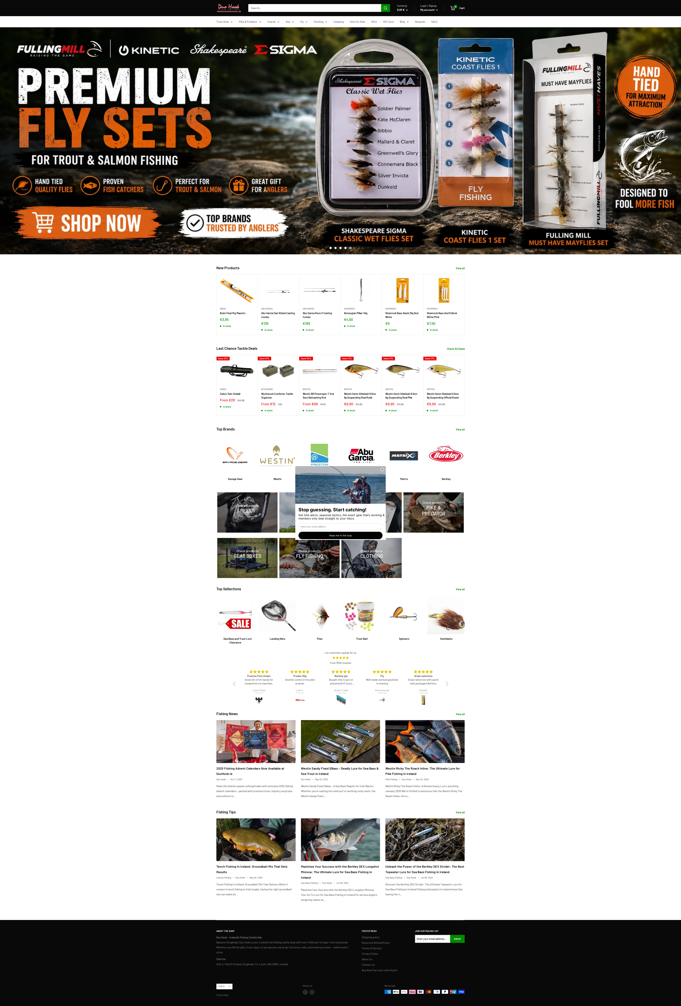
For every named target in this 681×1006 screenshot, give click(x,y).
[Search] (385, 8)
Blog (402, 21)
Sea (288, 21)
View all (460, 268)
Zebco (223, 389)
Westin (306, 389)
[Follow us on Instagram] (311, 992)
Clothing (318, 21)
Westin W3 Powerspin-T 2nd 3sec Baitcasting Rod (318, 395)
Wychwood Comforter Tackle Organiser (277, 395)
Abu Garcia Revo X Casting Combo (317, 315)
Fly (302, 21)
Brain (223, 308)
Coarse (271, 21)
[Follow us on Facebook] (305, 992)
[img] (340, 657)
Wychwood (267, 389)
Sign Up (457, 939)
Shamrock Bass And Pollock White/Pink (442, 315)
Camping (339, 21)
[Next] (465, 304)
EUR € (221, 986)
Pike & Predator (248, 21)
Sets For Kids (357, 21)
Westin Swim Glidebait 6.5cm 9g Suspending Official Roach (443, 395)
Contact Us (368, 964)
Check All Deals (456, 348)
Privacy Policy (370, 953)
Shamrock (349, 308)
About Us (367, 959)
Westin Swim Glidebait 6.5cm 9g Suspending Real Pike (401, 395)
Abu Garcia (267, 308)
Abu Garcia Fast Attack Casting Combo (278, 315)
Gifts (374, 21)
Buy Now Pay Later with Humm (379, 970)
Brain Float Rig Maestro (232, 313)
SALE (434, 21)
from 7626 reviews (340, 662)
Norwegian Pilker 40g (355, 313)
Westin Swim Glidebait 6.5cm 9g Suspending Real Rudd (360, 395)
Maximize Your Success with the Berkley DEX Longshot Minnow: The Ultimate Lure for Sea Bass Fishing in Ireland (340, 871)
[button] (234, 683)
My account (427, 9)
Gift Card (388, 21)
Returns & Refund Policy (376, 942)
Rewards (420, 21)
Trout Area (222, 21)
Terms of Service (371, 948)
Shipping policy (370, 937)
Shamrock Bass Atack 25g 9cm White (402, 315)
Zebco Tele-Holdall (230, 393)
